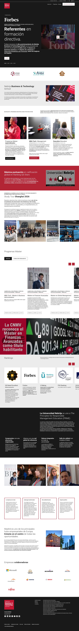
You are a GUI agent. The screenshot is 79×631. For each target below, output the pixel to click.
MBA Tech (22, 48)
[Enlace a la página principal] (7, 5)
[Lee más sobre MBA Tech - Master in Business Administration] (15, 278)
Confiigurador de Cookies (14, 624)
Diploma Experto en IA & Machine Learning (51, 601)
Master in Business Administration (50, 610)
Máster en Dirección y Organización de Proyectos (53, 606)
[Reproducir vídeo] (57, 37)
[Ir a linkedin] (7, 616)
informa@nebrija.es (7, 613)
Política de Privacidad (27, 624)
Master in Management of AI (48, 611)
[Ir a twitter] (12, 616)
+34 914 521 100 (7, 614)
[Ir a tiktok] (17, 616)
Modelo (36, 601)
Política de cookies (7, 624)
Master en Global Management (61, 295)
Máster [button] (8, 258)
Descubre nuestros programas (49, 600)
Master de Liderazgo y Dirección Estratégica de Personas (19, 50)
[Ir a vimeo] (19, 616)
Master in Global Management (49, 614)
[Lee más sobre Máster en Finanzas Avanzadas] (38, 278)
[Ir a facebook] (10, 616)
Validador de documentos (35, 624)
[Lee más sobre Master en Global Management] (61, 278)
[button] (73, 0)
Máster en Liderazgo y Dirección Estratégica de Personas (54, 609)
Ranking (36, 602)
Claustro (37, 604)
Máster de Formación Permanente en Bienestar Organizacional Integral (57, 613)
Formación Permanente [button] (20, 258)
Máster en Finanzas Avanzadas (38, 295)
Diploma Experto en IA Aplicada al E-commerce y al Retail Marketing (56, 602)
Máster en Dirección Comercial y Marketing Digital (53, 605)
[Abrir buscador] (69, 0)
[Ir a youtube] (14, 616)
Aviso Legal (21, 624)
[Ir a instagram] (5, 616)
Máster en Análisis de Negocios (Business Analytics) (53, 604)
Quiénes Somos (38, 600)
